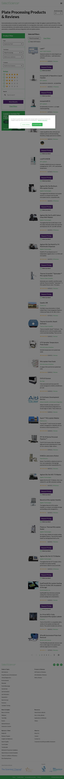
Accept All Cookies (37, 124)
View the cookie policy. (42, 120)
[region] (32, 122)
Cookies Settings (26, 124)
